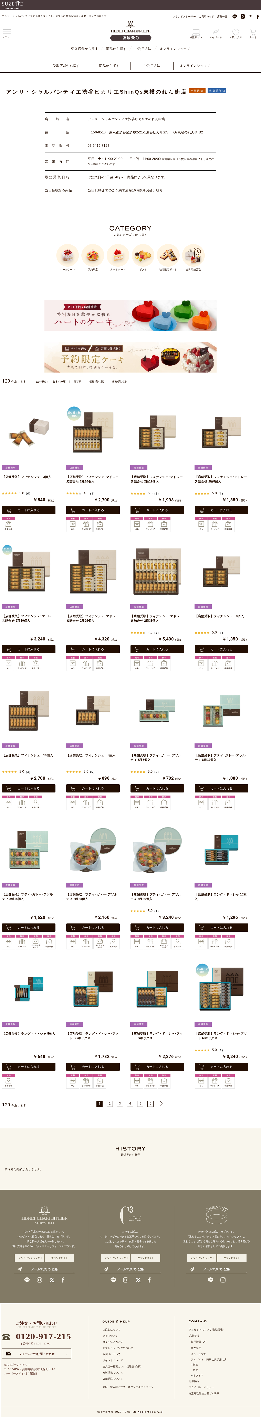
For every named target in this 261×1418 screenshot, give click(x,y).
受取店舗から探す (84, 48)
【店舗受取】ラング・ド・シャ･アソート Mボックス (221, 1036)
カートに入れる (29, 510)
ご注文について (112, 1329)
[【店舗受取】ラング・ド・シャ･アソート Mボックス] (221, 989)
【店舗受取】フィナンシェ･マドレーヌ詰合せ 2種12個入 (156, 479)
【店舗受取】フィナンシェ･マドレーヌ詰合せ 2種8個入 (221, 479)
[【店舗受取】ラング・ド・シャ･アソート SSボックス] (93, 989)
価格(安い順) (97, 381)
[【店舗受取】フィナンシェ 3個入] (28, 432)
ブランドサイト (59, 1258)
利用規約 (194, 1381)
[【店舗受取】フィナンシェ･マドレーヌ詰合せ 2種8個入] (221, 432)
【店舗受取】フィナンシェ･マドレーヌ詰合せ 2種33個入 (156, 618)
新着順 (77, 381)
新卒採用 (196, 1347)
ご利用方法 (143, 48)
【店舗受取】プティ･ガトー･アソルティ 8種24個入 (91, 897)
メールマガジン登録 (44, 1269)
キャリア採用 (198, 1354)
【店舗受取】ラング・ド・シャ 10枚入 (221, 897)
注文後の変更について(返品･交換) (122, 1366)
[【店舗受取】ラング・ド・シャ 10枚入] (221, 850)
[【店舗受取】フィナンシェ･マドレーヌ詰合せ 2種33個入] (157, 571)
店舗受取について (113, 1378)
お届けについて (112, 1354)
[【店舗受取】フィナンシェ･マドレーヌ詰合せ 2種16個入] (93, 432)
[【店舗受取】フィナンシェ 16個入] (28, 710)
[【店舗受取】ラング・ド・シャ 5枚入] (28, 989)
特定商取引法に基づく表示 (204, 1393)
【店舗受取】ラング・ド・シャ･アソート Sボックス (156, 1036)
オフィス (198, 1375)
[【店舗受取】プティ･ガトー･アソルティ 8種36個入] (157, 850)
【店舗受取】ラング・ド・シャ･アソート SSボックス (92, 1036)
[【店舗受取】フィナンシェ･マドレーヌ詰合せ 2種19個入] (28, 571)
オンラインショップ (175, 48)
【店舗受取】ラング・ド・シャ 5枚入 (28, 1033)
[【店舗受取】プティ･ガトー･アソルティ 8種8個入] (157, 710)
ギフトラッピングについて (118, 1348)
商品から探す (116, 48)
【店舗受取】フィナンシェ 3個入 (26, 477)
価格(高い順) (119, 381)
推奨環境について (113, 1372)
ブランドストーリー (184, 16)
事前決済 (197, 90)
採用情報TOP (199, 1341)
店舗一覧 (222, 16)
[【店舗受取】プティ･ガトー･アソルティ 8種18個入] (28, 850)
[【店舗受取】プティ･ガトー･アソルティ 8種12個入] (221, 710)
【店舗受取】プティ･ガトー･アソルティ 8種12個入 (220, 757)
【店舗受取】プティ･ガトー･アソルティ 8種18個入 (27, 897)
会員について (110, 1335)
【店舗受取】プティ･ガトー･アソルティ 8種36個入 (155, 897)
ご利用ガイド (206, 16)
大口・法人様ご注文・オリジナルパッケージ (128, 1387)
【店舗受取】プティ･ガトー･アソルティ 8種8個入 (155, 757)
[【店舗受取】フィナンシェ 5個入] (93, 710)
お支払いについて (113, 1342)
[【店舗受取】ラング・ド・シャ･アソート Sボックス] (157, 989)
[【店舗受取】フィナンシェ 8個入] (221, 571)
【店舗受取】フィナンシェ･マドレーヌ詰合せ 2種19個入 (28, 618)
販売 (195, 1370)
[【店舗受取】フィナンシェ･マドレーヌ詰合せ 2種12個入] (157, 432)
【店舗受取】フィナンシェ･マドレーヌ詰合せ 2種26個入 (92, 618)
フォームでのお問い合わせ (36, 1352)
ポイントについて (113, 1360)
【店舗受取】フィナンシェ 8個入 (219, 616)
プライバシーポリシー (201, 1387)
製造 (195, 1364)
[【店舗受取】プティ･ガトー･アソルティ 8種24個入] (93, 850)
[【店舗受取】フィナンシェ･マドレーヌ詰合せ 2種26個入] (93, 571)
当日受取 (215, 90)
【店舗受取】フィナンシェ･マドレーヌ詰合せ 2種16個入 (92, 479)
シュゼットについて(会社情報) (206, 1329)
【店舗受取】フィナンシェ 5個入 (90, 755)
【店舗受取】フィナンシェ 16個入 (27, 755)
